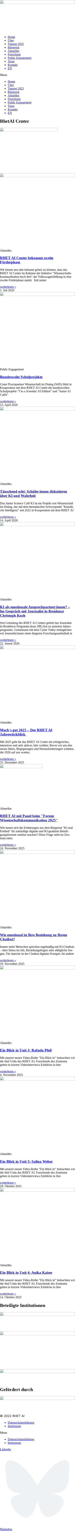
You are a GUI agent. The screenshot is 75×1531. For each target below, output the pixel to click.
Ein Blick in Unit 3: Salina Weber (26, 1161)
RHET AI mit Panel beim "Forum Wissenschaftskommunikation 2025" (29, 818)
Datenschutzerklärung (21, 1422)
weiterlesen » (8, 286)
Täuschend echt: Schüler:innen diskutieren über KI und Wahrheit (33, 493)
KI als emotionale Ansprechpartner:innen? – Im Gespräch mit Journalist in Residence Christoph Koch (35, 611)
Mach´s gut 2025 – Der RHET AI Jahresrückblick (26, 732)
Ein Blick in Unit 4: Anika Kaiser (26, 1273)
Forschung (14, 54)
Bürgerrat (13, 47)
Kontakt (13, 64)
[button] (37, 75)
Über (11, 40)
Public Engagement (19, 58)
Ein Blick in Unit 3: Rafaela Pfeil (26, 1050)
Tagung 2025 (16, 44)
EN (10, 68)
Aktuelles (13, 51)
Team (11, 61)
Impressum (14, 1426)
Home (11, 37)
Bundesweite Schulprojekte (21, 377)
